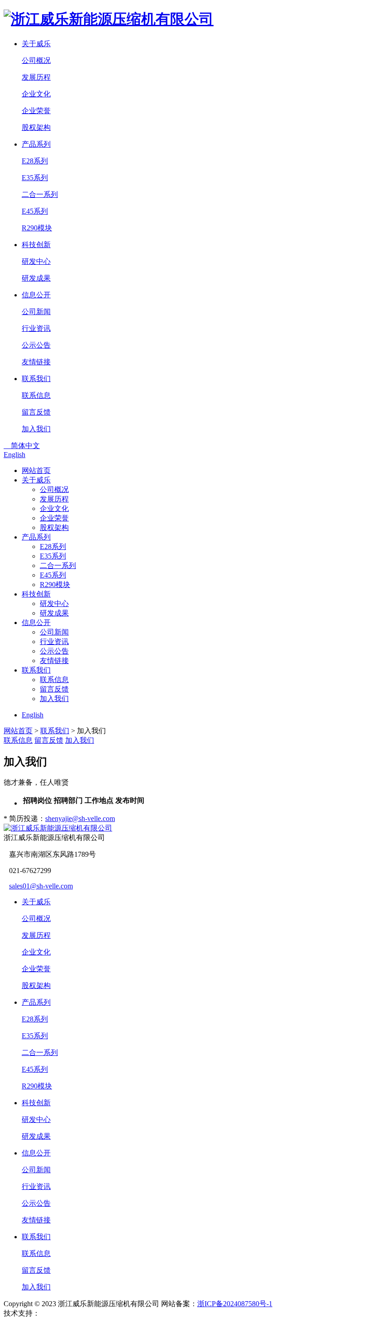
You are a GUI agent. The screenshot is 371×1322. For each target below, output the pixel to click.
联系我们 (36, 670)
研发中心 (36, 261)
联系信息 (36, 395)
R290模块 (37, 228)
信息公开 (36, 622)
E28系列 (35, 161)
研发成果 (36, 278)
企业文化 (36, 94)
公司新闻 (36, 311)
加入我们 (36, 429)
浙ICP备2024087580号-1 (234, 1304)
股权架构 (36, 127)
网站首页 (36, 470)
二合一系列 (40, 194)
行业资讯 (36, 328)
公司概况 (36, 60)
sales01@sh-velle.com (41, 886)
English (14, 454)
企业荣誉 (36, 111)
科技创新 (36, 594)
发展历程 (36, 77)
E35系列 (35, 177)
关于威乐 (36, 480)
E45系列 (35, 211)
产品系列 (36, 537)
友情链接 (36, 362)
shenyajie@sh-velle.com (80, 818)
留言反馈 (36, 412)
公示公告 (36, 345)
